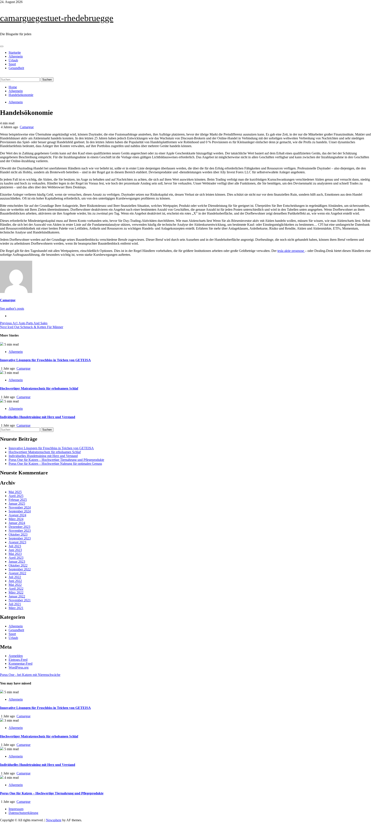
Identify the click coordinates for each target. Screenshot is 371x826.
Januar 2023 (17, 561)
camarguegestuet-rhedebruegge (56, 18)
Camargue (27, 127)
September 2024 (20, 511)
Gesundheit (16, 68)
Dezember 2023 (19, 527)
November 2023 (20, 530)
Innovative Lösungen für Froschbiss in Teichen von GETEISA (45, 360)
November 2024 (20, 507)
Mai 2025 (15, 492)
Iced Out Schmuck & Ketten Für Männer (31, 327)
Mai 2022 (15, 585)
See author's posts (12, 308)
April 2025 (16, 496)
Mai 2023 (15, 554)
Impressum (16, 809)
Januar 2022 (17, 596)
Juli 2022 (15, 577)
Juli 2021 (15, 604)
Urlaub (13, 60)
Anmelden (16, 656)
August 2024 (17, 515)
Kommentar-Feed (20, 663)
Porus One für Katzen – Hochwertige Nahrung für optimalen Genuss (55, 463)
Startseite (15, 52)
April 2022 (16, 588)
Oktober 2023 (18, 534)
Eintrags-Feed (18, 659)
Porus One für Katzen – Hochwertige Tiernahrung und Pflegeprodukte (56, 460)
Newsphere (53, 820)
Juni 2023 (15, 550)
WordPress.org (19, 667)
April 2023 (16, 557)
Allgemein (16, 56)
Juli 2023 (15, 546)
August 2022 (17, 573)
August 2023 (17, 542)
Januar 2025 (17, 503)
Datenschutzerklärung (23, 813)
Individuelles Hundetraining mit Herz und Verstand (37, 417)
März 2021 (16, 608)
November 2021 (20, 600)
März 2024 (16, 519)
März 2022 (16, 592)
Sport (12, 64)
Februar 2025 (18, 499)
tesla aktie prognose (291, 251)
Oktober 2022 (18, 565)
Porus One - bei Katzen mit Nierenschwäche (30, 675)
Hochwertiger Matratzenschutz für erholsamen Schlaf (39, 388)
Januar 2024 (17, 523)
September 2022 (20, 569)
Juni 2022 (15, 581)
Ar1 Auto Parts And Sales (23, 323)
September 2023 (20, 538)
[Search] (1, 75)
